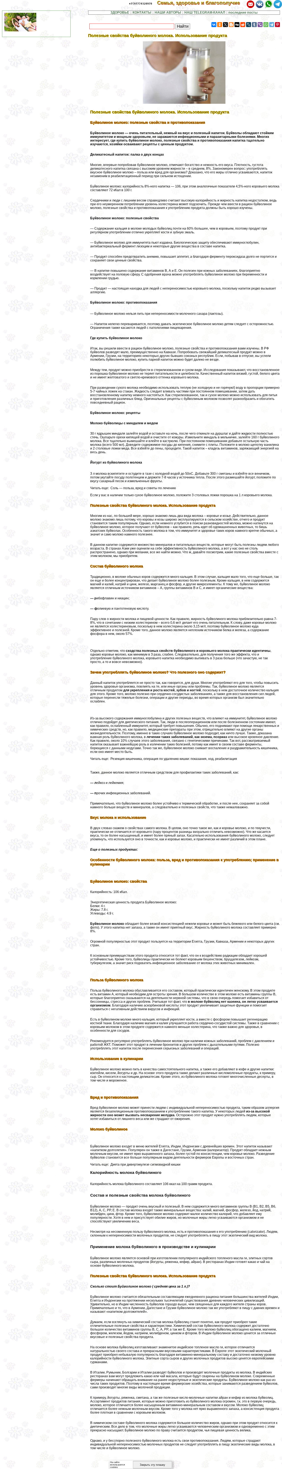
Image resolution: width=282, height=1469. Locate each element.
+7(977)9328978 (140, 3)
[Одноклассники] (219, 24)
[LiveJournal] (248, 24)
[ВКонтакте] (213, 24)
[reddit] (242, 24)
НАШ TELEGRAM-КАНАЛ (204, 12)
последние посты (243, 12)
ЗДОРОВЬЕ (119, 12)
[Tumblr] (254, 24)
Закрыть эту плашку (152, 1464)
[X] (225, 24)
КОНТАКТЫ (142, 12)
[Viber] (260, 24)
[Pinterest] (277, 24)
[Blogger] (231, 24)
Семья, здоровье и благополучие (201, 3)
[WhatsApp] (265, 24)
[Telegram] (271, 24)
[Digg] (237, 24)
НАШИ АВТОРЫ (168, 12)
